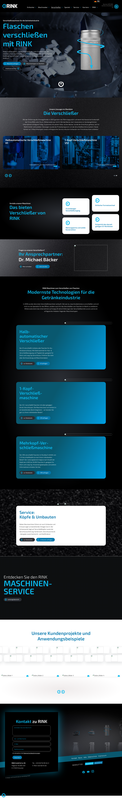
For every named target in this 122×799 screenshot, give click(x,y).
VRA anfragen (44, 472)
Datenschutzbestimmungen (31, 753)
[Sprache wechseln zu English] (98, 1)
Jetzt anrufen (43, 266)
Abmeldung (98, 763)
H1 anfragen (43, 363)
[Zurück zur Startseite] (9, 6)
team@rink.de (42, 765)
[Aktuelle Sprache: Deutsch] (95, 1)
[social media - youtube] (88, 772)
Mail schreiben (27, 266)
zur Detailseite (27, 363)
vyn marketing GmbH (24, 776)
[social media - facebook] (83, 772)
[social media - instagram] (92, 771)
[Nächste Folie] (10, 175)
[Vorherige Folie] (6, 175)
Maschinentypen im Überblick (35, 63)
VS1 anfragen (44, 418)
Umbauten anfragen (46, 540)
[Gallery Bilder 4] (107, 675)
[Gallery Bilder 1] (15, 675)
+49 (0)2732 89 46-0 (42, 763)
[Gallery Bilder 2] (46, 675)
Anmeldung (89, 763)
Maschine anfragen (13, 63)
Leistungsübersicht (13, 599)
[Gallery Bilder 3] (76, 675)
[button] (3, 795)
